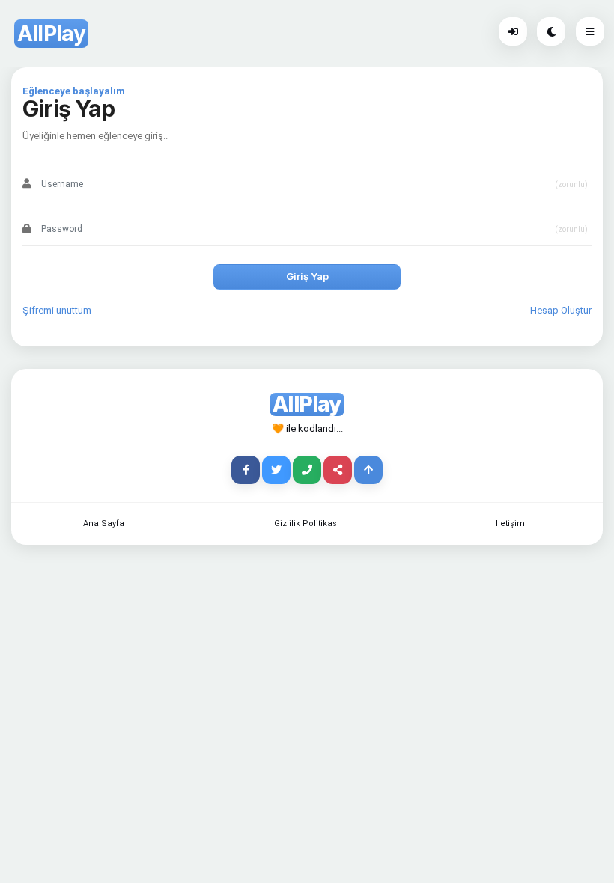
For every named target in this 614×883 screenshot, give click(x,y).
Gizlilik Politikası (306, 523)
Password (62, 209)
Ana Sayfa (103, 523)
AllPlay (51, 33)
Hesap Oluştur (561, 310)
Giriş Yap (307, 276)
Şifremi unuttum (56, 310)
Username (62, 164)
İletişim (510, 523)
